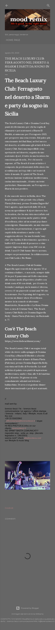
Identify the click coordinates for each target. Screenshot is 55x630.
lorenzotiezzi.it (19, 428)
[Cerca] (48, 5)
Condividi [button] (9, 508)
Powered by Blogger (30, 608)
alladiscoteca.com (32, 438)
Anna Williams (36, 614)
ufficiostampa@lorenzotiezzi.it (20, 421)
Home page (13, 40)
